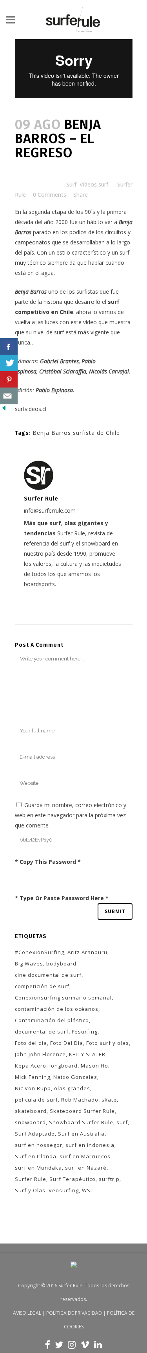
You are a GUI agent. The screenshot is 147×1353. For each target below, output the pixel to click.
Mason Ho (94, 1065)
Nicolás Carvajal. (110, 371)
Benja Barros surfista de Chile (76, 432)
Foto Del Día (66, 1042)
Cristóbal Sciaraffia (62, 371)
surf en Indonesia (89, 1144)
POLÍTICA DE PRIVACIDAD (74, 1313)
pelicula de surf (36, 1099)
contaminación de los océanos (56, 1008)
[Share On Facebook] (9, 346)
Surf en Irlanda (35, 1156)
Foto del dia (31, 1042)
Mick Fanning (32, 1076)
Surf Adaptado (35, 1133)
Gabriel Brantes (59, 361)
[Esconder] (4, 409)
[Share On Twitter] (9, 363)
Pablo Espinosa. (54, 390)
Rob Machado (79, 1099)
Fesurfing (85, 1031)
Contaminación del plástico (52, 1020)
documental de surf (42, 1031)
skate (109, 1099)
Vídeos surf (94, 184)
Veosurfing (64, 1190)
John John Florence (40, 1054)
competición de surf (42, 986)
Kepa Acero (30, 1065)
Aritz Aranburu (87, 952)
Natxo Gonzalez (75, 1076)
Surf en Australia (81, 1133)
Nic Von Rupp (33, 1088)
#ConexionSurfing (39, 952)
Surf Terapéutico (72, 1179)
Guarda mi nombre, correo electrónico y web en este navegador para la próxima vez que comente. (70, 815)
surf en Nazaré (86, 1167)
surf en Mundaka (38, 1167)
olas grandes (72, 1088)
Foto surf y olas (107, 1042)
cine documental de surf (48, 974)
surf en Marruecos (85, 1156)
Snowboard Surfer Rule (81, 1122)
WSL (87, 1190)
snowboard (30, 1122)
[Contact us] (9, 396)
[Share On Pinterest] (9, 379)
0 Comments (49, 194)
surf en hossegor (38, 1144)
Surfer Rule (30, 1179)
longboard (63, 1065)
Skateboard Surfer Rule (82, 1110)
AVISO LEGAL (27, 1313)
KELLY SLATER (87, 1054)
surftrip (109, 1179)
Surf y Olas (30, 1190)
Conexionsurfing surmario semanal (63, 997)
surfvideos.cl (30, 409)
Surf (71, 184)
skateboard (31, 1110)
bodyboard (61, 963)
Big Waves (29, 963)
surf (122, 1122)
